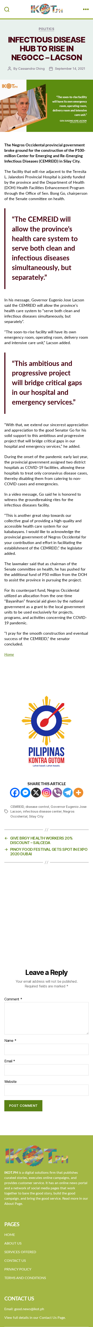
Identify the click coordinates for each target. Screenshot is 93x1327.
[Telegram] (68, 792)
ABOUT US (13, 1243)
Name (10, 1041)
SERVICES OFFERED (20, 1252)
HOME (9, 1235)
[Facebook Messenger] (25, 792)
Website (10, 1082)
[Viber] (57, 792)
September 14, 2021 (70, 68)
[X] (36, 792)
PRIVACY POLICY (17, 1269)
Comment (13, 999)
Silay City (36, 816)
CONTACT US (15, 1260)
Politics (46, 29)
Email (9, 1061)
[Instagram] (46, 792)
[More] (78, 792)
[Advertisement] (46, 919)
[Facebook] (15, 792)
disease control (37, 807)
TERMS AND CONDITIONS (25, 1278)
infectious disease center (42, 811)
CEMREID (17, 807)
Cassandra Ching (31, 68)
